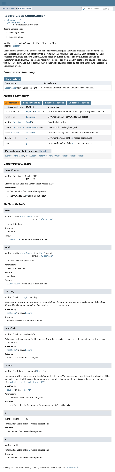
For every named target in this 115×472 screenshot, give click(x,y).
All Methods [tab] (12, 103)
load (28, 122)
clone (7, 156)
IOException (45, 219)
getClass (30, 156)
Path (34, 127)
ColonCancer (24, 9)
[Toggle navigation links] (3, 3)
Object (37, 112)
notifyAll (54, 156)
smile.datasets (8, 9)
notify (42, 156)
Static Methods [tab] (31, 103)
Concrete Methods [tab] (79, 103)
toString (30, 133)
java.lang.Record (15, 22)
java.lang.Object (12, 20)
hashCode (30, 117)
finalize (18, 156)
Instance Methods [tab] (54, 103)
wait (65, 156)
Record (15, 46)
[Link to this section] (37, 72)
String (14, 133)
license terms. (71, 467)
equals (29, 112)
